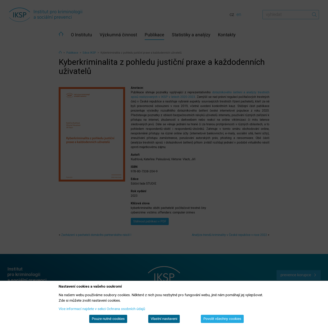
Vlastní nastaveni (164, 318)
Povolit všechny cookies (222, 318)
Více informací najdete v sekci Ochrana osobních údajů (102, 309)
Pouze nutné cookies (108, 318)
